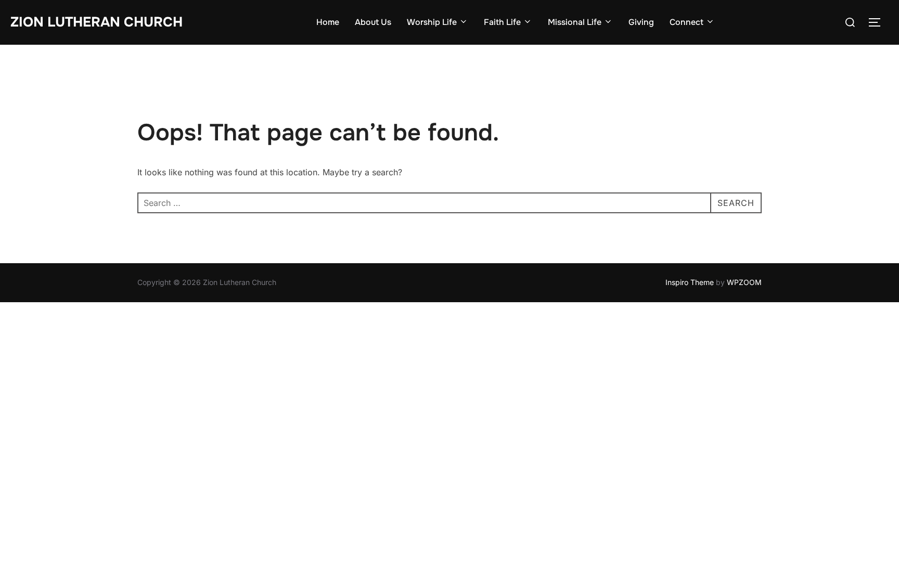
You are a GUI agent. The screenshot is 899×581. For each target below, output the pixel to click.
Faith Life (502, 22)
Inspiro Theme (689, 282)
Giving (641, 22)
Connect (686, 22)
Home (327, 22)
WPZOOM (744, 282)
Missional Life (574, 22)
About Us (373, 22)
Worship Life (432, 22)
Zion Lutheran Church (96, 22)
